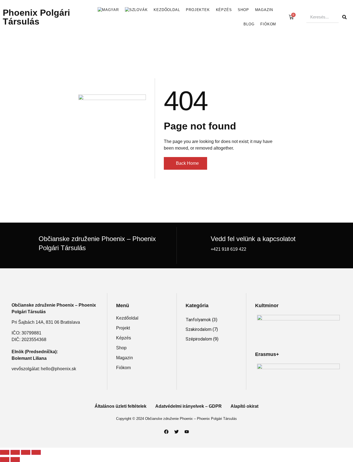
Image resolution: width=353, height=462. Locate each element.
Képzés (224, 10)
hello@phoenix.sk (58, 368)
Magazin (264, 10)
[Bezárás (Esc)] (36, 452)
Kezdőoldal (167, 10)
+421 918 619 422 (228, 249)
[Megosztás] (25, 452)
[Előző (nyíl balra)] (4, 459)
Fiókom (268, 24)
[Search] (344, 17)
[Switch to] (108, 10)
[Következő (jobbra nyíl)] (15, 459)
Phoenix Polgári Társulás (36, 17)
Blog (249, 24)
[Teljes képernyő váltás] (15, 452)
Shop (243, 10)
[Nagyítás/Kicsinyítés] (4, 452)
